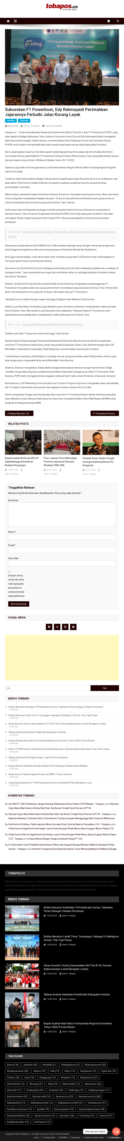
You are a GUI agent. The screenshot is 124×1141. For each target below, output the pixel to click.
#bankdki (49, 1064)
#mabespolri (35, 1090)
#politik (43, 1109)
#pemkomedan (17, 1096)
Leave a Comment (53, 126)
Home (36, 1137)
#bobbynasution (17, 1071)
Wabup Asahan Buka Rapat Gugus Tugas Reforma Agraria (38, 757)
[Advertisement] (62, 657)
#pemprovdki (41, 1096)
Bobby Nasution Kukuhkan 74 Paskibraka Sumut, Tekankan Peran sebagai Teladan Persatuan (56, 707)
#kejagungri (47, 1077)
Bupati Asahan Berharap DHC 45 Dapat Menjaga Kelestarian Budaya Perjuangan (21, 462)
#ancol (13, 1064)
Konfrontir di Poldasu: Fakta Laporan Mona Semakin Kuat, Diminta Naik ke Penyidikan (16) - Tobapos (59, 824)
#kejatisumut (89, 1077)
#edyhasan (88, 1071)
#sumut (105, 1115)
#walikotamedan (18, 1122)
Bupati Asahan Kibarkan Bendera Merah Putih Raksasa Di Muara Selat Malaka (48, 766)
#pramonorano (45, 1115)
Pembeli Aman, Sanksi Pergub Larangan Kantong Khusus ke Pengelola (98, 462)
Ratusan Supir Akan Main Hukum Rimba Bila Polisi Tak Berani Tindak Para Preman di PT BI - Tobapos (60, 814)
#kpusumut (93, 1084)
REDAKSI (63, 1137)
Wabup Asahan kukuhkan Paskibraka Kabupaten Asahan (37, 732)
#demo (39, 1071)
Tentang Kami (49, 1137)
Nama (12, 532)
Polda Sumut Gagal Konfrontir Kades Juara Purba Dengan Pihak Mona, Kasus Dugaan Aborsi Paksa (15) (61, 828)
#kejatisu (68, 1077)
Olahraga (24, 120)
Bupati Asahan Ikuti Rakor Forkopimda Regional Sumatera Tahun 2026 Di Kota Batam (52, 740)
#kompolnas (15, 1084)
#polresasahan (64, 1109)
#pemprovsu (64, 1096)
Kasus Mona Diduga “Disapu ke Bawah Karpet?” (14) (56, 838)
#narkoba (56, 1090)
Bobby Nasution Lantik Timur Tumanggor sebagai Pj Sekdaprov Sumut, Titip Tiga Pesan (53, 715)
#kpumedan (71, 1084)
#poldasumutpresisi (19, 1109)
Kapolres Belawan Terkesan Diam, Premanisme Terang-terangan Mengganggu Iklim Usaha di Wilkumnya (62, 818)
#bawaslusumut (95, 1064)
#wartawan (42, 1122)
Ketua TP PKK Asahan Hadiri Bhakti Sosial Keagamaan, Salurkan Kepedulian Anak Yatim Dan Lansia (59, 749)
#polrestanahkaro (18, 1115)
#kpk (53, 1084)
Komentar (13, 500)
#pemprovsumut (89, 1096)
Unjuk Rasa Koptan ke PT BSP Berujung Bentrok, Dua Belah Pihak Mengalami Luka (50, 782)
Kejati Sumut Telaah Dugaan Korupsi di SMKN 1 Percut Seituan (40, 774)
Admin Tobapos (31, 126)
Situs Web (13, 558)
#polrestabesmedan (92, 1109)
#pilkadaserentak (41, 1102)
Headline (11, 120)
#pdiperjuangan (98, 1090)
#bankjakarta (70, 1064)
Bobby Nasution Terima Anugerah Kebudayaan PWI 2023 (22, 413)
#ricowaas (87, 1115)
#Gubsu (13, 1077)
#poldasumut (97, 1102)
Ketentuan (75, 1137)
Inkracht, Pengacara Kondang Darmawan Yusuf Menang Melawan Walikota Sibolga (74, 849)
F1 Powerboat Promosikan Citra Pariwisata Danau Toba (106, 413)
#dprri (69, 1071)
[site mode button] (110, 21)
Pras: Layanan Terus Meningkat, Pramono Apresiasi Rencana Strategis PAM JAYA (60, 462)
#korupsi (36, 1084)
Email (12, 545)
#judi (29, 1077)
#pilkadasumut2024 (70, 1102)
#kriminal (14, 1090)
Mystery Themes (77, 1134)
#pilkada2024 (16, 1102)
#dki (54, 1071)
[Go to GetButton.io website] (116, 1138)
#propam (67, 1115)
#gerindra (108, 1071)
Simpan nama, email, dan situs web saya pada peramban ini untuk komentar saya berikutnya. (16, 585)
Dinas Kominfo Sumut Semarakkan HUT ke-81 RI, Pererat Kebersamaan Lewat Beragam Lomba (57, 723)
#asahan (30, 1064)
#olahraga (75, 1090)
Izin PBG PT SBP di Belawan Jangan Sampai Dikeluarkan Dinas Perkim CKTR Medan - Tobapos (56, 804)
